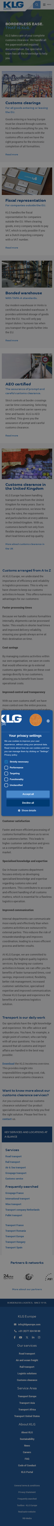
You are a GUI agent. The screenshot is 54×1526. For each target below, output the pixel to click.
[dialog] (27, 763)
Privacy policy (10, 755)
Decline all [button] (28, 803)
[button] (27, 810)
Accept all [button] (28, 794)
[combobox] (48, 720)
